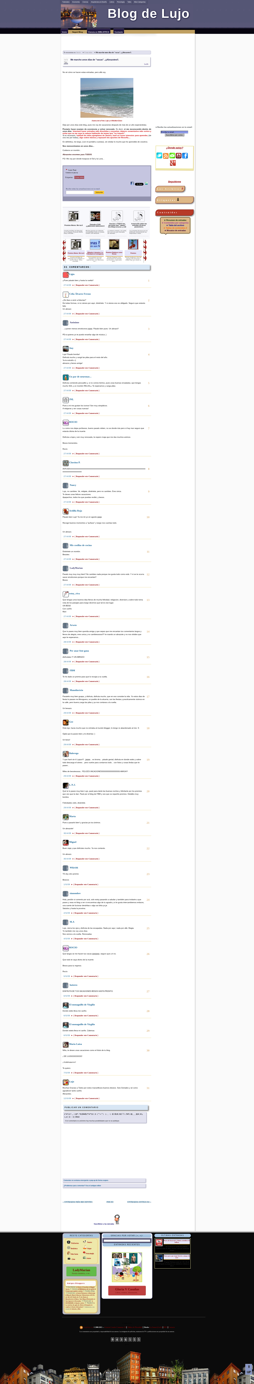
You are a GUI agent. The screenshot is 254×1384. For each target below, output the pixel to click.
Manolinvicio (76, 690)
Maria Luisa (75, 1044)
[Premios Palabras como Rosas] (114, 249)
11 (148, 551)
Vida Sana (74, 1254)
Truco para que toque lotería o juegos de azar (177, 1256)
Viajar (89, 1249)
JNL (71, 399)
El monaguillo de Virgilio (82, 1004)
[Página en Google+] (173, 165)
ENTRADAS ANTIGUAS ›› (139, 1202)
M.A (72, 922)
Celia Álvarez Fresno (80, 294)
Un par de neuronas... (80, 376)
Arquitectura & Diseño (99, 2)
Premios (133, 253)
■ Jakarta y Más (75, 1309)
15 (148, 657)
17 (148, 696)
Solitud (127, 1335)
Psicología (121, 2)
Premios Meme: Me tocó (73, 225)
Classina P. (74, 462)
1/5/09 (67, 884)
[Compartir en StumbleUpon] (146, 185)
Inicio (78, 52)
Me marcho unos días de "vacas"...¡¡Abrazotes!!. (95, 60)
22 (148, 848)
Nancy (73, 485)
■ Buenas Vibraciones (82, 1295)
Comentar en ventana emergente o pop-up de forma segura (86, 1180)
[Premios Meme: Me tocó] (73, 221)
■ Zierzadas (77, 1301)
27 (148, 991)
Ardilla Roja (75, 510)
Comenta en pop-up (72, 172)
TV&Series (75, 1243)
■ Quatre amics (79, 1303)
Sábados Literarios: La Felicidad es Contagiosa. (95, 253)
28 (148, 1011)
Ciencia (85, 2)
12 (148, 574)
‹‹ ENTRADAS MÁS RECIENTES (77, 1202)
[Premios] (133, 249)
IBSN (165, 1327)
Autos (89, 1258)
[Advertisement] (129, 39)
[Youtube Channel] (179, 158)
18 (148, 728)
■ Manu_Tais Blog (79, 1299)
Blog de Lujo (147, 13)
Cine (73, 1259)
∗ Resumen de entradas (175, 220)
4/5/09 (67, 939)
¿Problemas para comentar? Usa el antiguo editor (82, 1186)
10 (148, 517)
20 (148, 791)
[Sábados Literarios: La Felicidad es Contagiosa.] (95, 249)
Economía (76, 2)
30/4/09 (68, 833)
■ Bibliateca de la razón (86, 1289)
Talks (129, 2)
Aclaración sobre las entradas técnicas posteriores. (139, 225)
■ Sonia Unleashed (77, 1307)
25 (148, 928)
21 (148, 822)
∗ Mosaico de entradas (175, 230)
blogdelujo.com (89, 1327)
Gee (71, 721)
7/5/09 (67, 1073)
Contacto (172, 1327)
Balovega (73, 753)
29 (148, 1030)
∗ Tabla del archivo (175, 225)
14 (148, 631)
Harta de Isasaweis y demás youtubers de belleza (177, 1241)
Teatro (89, 1242)
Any (71, 348)
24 (148, 899)
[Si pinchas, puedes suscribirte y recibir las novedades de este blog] (81, 1327)
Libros (112, 2)
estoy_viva (74, 593)
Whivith (74, 867)
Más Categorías (140, 2)
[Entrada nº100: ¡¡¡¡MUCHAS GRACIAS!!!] (95, 221)
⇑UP (249, 1369)
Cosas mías (88, 52)
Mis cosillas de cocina (81, 545)
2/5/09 (67, 913)
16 (148, 677)
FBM (72, 670)
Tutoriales (65, 2)
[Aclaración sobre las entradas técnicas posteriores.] (139, 221)
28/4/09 (68, 642)
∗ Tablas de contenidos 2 (175, 228)
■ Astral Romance (81, 1293)
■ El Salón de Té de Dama (78, 1297)
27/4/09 (68, 285)
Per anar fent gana (79, 650)
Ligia (71, 274)
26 (148, 954)
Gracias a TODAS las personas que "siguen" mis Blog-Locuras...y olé (117, 225)
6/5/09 (67, 996)
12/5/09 (68, 1098)
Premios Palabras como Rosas (114, 253)
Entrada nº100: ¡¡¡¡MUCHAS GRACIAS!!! (95, 225)
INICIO (109, 1202)
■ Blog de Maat (70, 1295)
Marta (72, 816)
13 (148, 600)
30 (148, 1050)
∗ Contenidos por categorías (175, 223)
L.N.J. (72, 785)
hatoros (73, 985)
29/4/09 (68, 713)
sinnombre (75, 893)
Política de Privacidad (135, 1327)
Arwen (73, 625)
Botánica (74, 1249)
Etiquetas (169, 199)
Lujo (71, 1081)
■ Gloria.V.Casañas (82, 1287)
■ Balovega (91, 1293)
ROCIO (73, 422)
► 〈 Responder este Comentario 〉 (85, 285)
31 (148, 1088)
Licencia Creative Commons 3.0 (115, 1327)
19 (148, 759)
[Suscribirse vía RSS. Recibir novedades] (166, 156)
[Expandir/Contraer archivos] (182, 189)
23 (148, 874)
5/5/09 (67, 976)
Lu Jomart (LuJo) (156, 1327)
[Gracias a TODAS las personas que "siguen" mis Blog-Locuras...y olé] (117, 221)
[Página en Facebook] (185, 158)
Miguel (72, 842)
